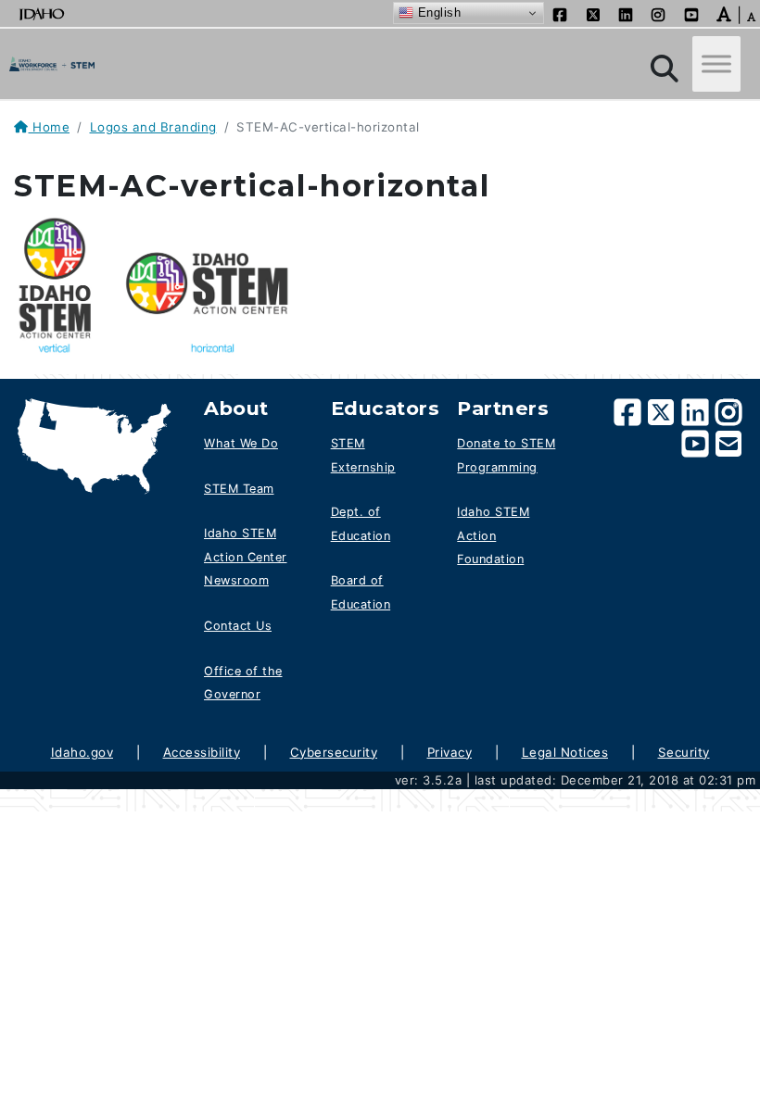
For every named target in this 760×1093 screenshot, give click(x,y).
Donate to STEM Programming (506, 455)
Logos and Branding (153, 126)
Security (684, 752)
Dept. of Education (361, 524)
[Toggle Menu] (716, 64)
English (437, 12)
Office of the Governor (243, 683)
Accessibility (202, 752)
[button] (724, 13)
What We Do (241, 443)
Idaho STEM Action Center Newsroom (245, 556)
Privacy (450, 752)
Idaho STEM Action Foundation (493, 535)
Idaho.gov (82, 752)
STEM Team (239, 489)
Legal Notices (565, 752)
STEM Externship (363, 455)
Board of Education (361, 592)
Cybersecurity (334, 752)
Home (49, 126)
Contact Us (238, 626)
